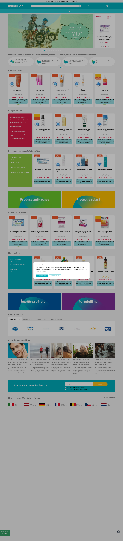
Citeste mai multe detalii (42, 271)
